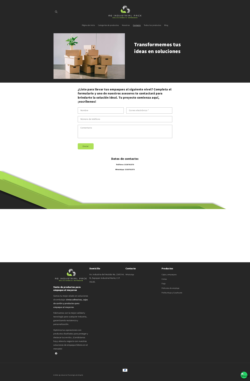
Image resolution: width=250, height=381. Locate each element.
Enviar (86, 146)
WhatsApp (130, 274)
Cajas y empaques (169, 274)
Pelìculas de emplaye (170, 288)
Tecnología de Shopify (75, 375)
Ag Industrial (63, 375)
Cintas (164, 279)
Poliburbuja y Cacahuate (172, 292)
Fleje (164, 283)
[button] (56, 12)
